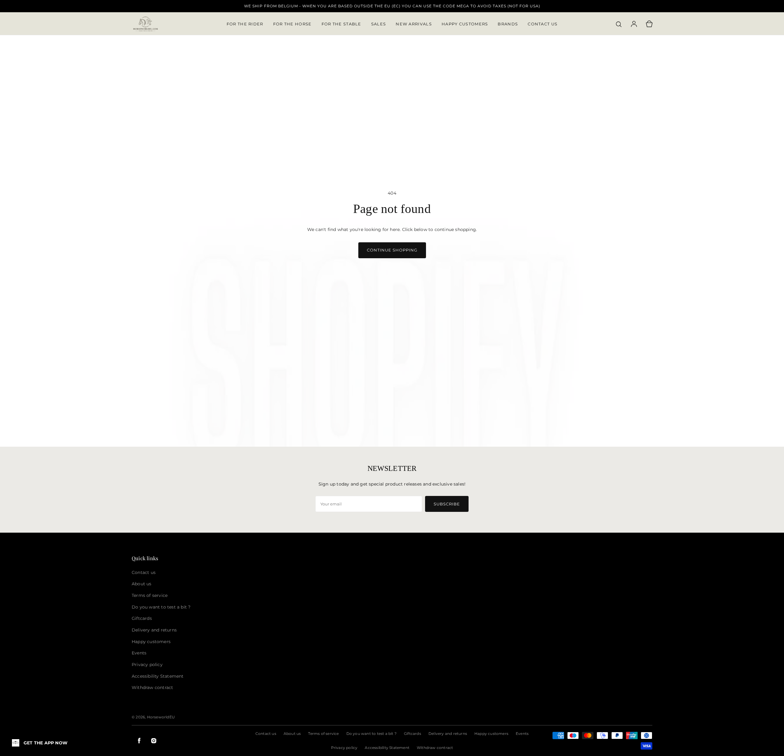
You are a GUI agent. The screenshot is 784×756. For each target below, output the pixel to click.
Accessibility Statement (387, 747)
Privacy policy (344, 747)
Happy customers (491, 733)
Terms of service (323, 733)
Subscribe (447, 503)
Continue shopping (392, 250)
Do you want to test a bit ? (371, 733)
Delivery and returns (447, 733)
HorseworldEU (161, 717)
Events (522, 733)
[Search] (618, 24)
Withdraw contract (435, 747)
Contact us (265, 733)
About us (292, 733)
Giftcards (412, 733)
